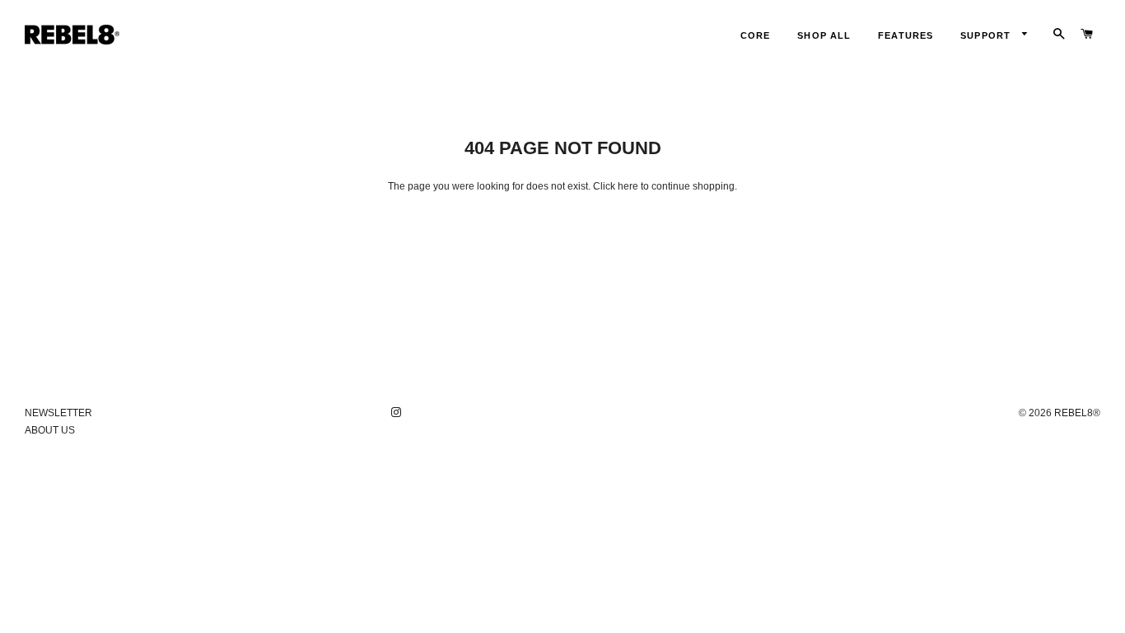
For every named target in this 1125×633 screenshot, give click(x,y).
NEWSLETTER (58, 413)
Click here (615, 186)
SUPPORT (987, 35)
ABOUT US (50, 430)
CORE (755, 35)
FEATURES (905, 35)
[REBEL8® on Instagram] (397, 413)
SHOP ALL (824, 35)
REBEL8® (1077, 413)
